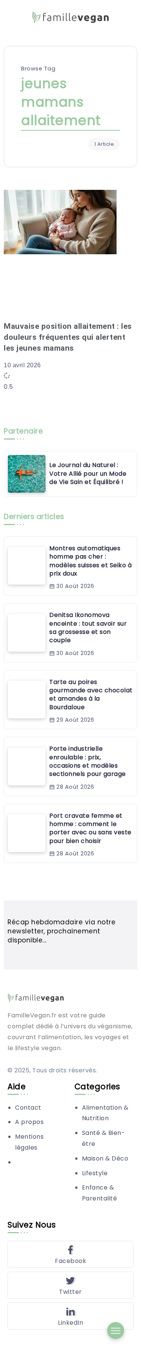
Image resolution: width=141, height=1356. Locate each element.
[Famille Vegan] (70, 16)
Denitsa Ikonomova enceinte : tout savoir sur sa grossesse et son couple (88, 627)
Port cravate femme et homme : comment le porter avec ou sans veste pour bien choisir (90, 828)
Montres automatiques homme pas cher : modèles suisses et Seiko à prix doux (90, 561)
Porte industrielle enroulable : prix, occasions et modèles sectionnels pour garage (87, 761)
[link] (26, 474)
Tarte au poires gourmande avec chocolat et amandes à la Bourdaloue (91, 695)
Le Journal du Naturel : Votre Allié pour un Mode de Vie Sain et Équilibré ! (87, 473)
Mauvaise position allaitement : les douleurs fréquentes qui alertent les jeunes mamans (68, 337)
